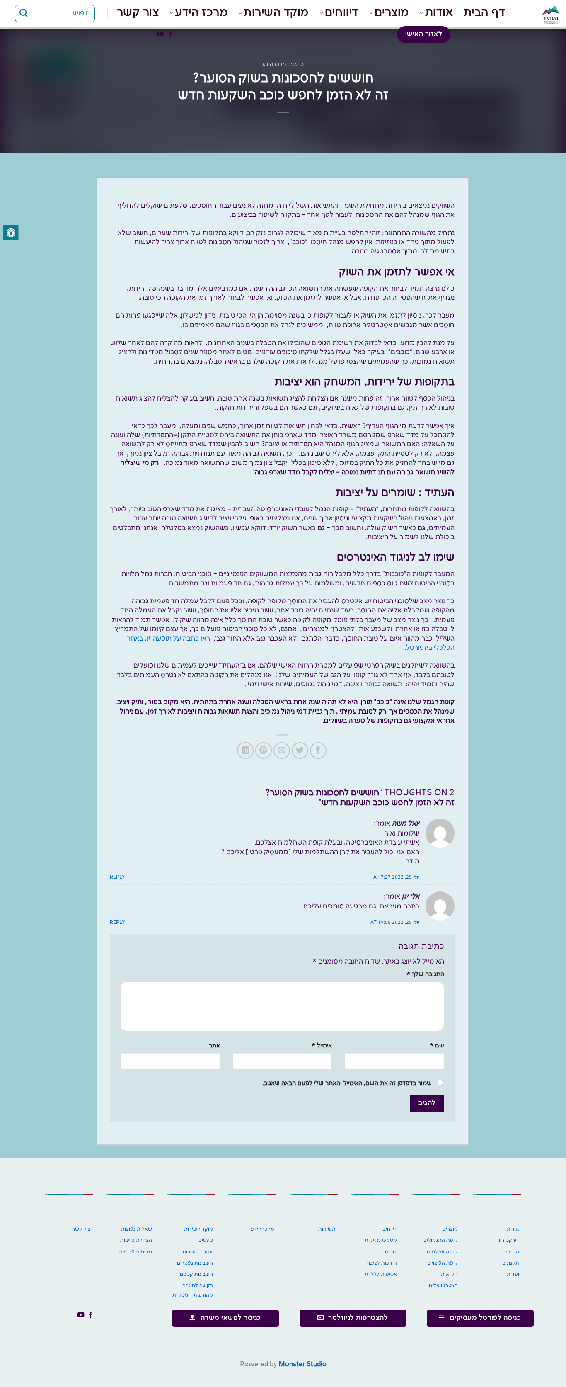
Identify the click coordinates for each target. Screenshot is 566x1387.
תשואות (327, 1229)
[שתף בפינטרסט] (263, 750)
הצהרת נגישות (136, 1240)
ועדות (513, 1274)
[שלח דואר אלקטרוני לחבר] (281, 750)
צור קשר (138, 13)
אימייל (322, 1045)
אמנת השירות (197, 1252)
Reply (117, 877)
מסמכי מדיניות (381, 1240)
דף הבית (485, 13)
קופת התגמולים (440, 1240)
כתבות (296, 64)
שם (437, 1045)
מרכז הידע (201, 13)
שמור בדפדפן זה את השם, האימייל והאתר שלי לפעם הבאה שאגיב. (347, 1083)
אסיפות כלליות (381, 1274)
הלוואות (449, 1274)
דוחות (391, 1252)
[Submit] (23, 13)
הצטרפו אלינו (443, 1285)
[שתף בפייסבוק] (318, 750)
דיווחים (341, 13)
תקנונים (510, 1263)
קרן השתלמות (442, 1252)
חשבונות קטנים (196, 1274)
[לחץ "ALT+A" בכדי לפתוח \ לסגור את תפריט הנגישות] (11, 232)
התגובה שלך (425, 974)
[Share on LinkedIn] (245, 750)
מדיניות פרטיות (135, 1252)
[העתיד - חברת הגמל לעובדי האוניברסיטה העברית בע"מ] (539, 14)
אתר (214, 1045)
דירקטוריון (508, 1240)
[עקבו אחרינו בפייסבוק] (170, 34)
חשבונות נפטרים (195, 1263)
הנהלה (511, 1252)
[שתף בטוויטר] (300, 750)
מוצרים (392, 13)
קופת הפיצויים (442, 1263)
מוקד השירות (276, 13)
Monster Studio (302, 1364)
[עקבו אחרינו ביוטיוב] (159, 34)
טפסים (205, 1240)
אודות (439, 13)
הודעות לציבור (381, 1263)
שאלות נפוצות (136, 1229)
